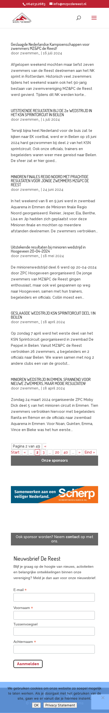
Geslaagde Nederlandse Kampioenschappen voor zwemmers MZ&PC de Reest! (50, 46)
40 (65, 452)
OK (36, 705)
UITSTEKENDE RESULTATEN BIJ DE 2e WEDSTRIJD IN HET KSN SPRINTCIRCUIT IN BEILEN (51, 112)
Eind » (90, 452)
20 (57, 452)
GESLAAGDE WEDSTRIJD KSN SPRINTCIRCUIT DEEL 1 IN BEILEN (53, 315)
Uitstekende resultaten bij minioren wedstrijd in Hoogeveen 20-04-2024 (48, 249)
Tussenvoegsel (25, 624)
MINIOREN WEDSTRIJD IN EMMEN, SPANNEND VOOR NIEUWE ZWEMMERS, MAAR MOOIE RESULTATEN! (51, 381)
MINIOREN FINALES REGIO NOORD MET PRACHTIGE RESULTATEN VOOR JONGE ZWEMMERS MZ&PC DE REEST (50, 180)
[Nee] (102, 697)
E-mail (20, 589)
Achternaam (24, 641)
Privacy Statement (60, 705)
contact (73, 537)
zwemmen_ (30, 53)
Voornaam (23, 607)
